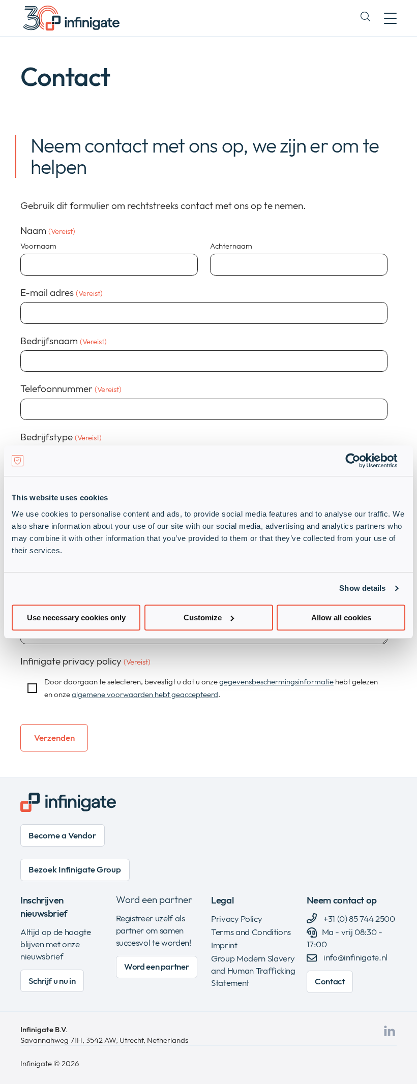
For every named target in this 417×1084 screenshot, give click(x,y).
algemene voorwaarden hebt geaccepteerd (145, 694)
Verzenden (54, 737)
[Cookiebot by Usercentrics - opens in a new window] (360, 460)
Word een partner (154, 899)
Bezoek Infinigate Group (74, 869)
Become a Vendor (62, 835)
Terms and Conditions (251, 931)
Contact (330, 981)
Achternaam (231, 246)
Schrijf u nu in (51, 980)
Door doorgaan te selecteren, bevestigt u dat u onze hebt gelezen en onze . (211, 688)
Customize (203, 617)
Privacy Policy (236, 918)
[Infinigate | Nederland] (71, 18)
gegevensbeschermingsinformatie (276, 681)
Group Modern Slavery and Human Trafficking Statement (253, 970)
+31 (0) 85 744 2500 (358, 918)
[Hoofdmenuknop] (390, 18)
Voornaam (38, 246)
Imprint (224, 945)
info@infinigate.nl (355, 957)
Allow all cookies (341, 617)
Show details (362, 588)
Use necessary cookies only (76, 617)
